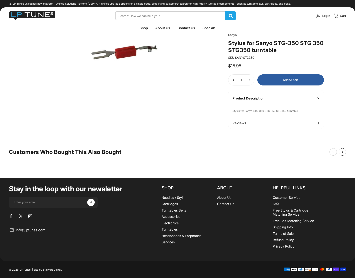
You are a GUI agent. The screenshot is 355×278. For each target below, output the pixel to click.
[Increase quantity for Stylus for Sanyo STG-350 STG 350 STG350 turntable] (250, 80)
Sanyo (232, 35)
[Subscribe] (91, 202)
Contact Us (225, 204)
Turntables (170, 229)
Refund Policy (283, 240)
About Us (224, 198)
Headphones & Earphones (181, 236)
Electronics (170, 223)
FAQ (276, 204)
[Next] (342, 152)
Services (168, 242)
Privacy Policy (283, 246)
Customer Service (286, 198)
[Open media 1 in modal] (124, 52)
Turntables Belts (174, 210)
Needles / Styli (172, 198)
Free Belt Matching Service (293, 221)
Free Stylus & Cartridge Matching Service (290, 212)
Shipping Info (283, 227)
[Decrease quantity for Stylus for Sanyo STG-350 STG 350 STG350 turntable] (232, 80)
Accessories (171, 217)
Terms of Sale (283, 234)
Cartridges (170, 204)
